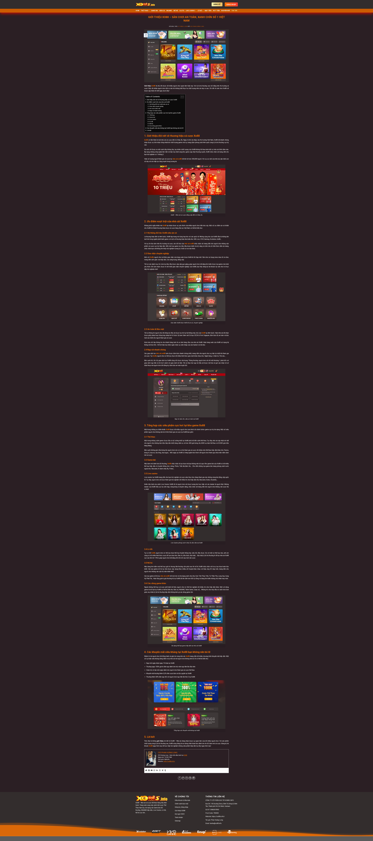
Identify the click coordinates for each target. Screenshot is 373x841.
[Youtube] (152, 770)
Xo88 (153, 86)
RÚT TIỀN (216, 10)
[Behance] (157, 770)
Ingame (169, 10)
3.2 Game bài (151, 117)
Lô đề (200, 10)
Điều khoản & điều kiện (182, 800)
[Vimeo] (162, 770)
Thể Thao (144, 10)
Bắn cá (162, 10)
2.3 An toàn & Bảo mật (154, 108)
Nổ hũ (176, 10)
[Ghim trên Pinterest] (190, 778)
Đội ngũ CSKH (179, 814)
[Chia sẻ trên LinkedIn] (193, 778)
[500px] (160, 770)
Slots (182, 10)
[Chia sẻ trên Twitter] (183, 778)
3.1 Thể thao (151, 115)
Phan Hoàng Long (217, 820)
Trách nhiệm (179, 817)
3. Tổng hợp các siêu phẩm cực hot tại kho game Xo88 (163, 113)
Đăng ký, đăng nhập (181, 807)
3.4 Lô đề (150, 121)
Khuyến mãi (225, 10)
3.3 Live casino (152, 119)
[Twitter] (146, 770)
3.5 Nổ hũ (150, 123)
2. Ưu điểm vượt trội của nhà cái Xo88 (157, 102)
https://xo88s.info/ (169, 761)
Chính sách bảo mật (181, 804)
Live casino (190, 10)
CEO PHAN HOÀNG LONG (197, 26)
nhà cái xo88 (177, 159)
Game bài (154, 10)
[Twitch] (154, 770)
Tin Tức (234, 10)
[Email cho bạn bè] (186, 778)
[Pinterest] (149, 770)
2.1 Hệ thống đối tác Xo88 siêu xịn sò (158, 104)
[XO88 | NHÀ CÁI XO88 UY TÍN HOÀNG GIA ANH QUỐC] (145, 4)
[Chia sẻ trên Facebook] (179, 778)
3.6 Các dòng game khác (155, 126)
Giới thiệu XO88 (180, 811)
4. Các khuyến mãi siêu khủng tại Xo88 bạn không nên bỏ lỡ (164, 128)
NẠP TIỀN (208, 10)
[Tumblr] (165, 770)
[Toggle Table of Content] (181, 97)
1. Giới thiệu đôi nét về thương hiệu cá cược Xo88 (161, 100)
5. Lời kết (148, 130)
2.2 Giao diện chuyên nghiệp (155, 106)
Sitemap (177, 821)
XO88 (137, 10)
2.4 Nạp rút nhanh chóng (155, 110)
